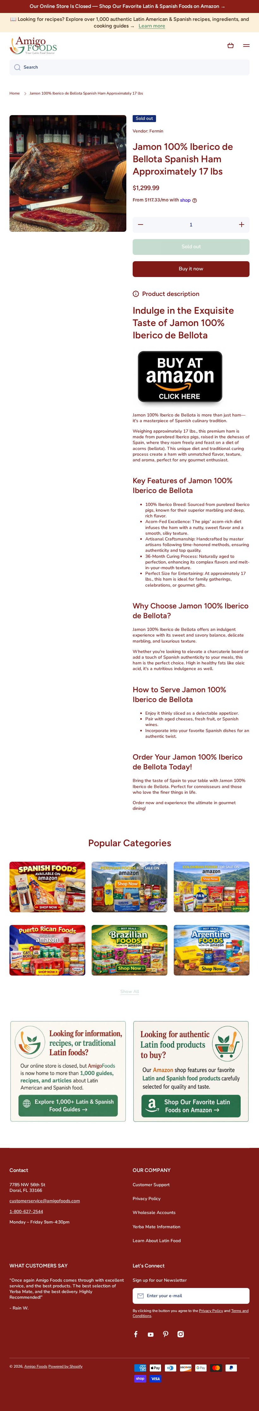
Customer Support (151, 1185)
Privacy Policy (146, 1199)
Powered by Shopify (65, 1366)
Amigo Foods (35, 1366)
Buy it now (191, 268)
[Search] (15, 67)
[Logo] (33, 45)
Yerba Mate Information (156, 1227)
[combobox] (129, 67)
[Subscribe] (242, 1296)
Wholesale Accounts (154, 1213)
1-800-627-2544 (26, 1212)
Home (14, 93)
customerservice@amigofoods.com (44, 1201)
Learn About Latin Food (157, 1241)
